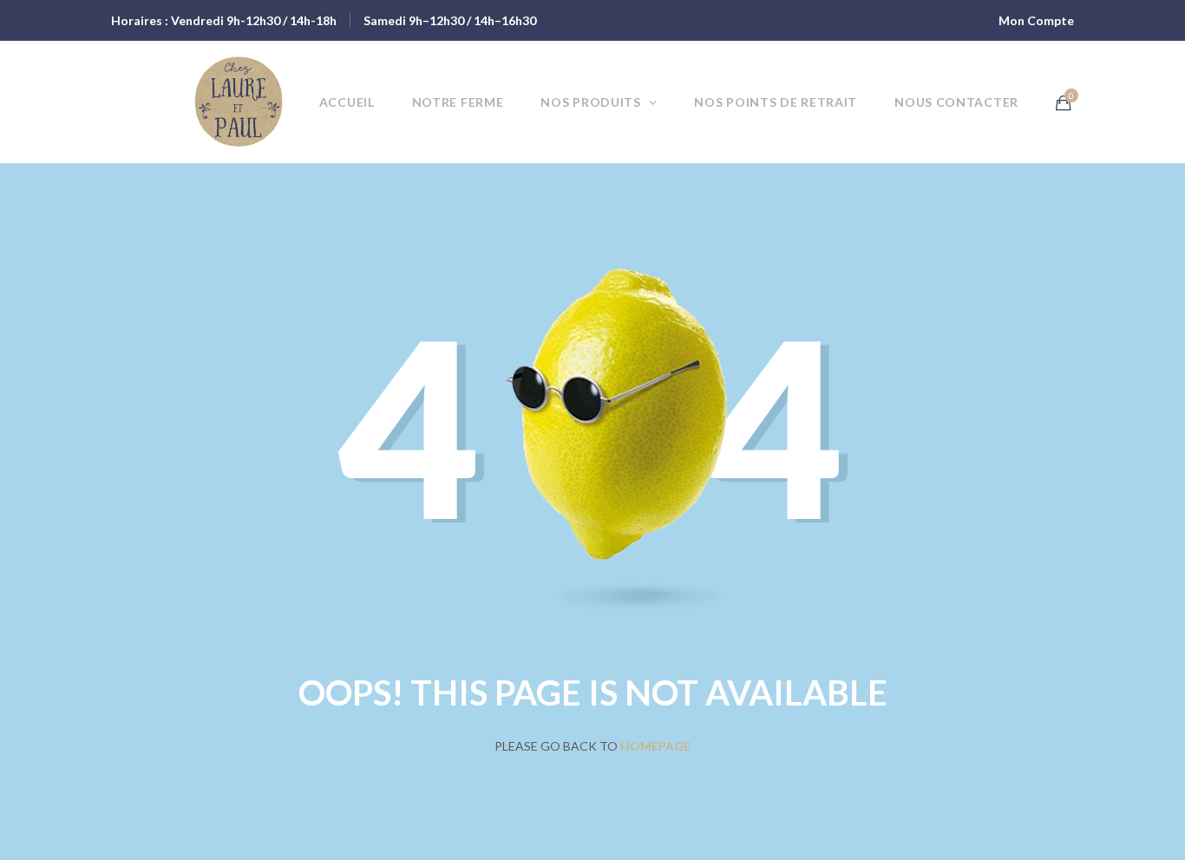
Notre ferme (458, 102)
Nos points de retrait (775, 102)
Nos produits (590, 102)
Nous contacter (956, 102)
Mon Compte (1036, 20)
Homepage (655, 746)
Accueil (347, 102)
